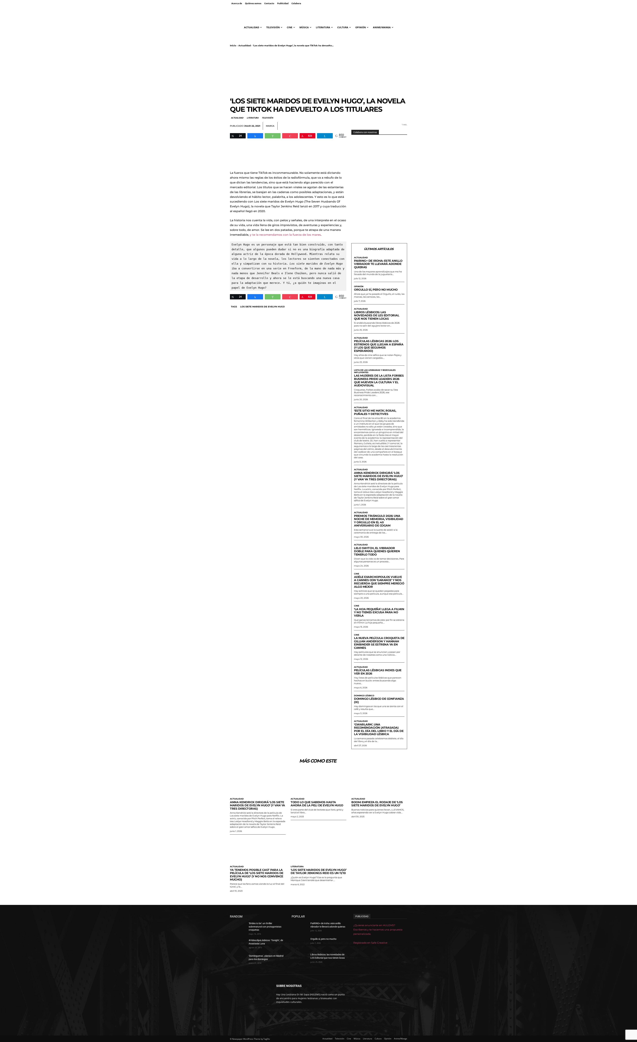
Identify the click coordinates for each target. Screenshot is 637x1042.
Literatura (252, 117)
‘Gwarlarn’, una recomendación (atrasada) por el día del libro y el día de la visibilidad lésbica (378, 729)
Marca (270, 125)
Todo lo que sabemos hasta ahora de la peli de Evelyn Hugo (317, 804)
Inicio (233, 45)
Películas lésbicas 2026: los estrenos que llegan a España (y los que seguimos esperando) (378, 346)
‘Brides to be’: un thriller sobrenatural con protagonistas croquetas (265, 926)
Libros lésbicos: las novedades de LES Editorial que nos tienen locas (376, 315)
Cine (356, 574)
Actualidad (244, 45)
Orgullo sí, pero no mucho (376, 289)
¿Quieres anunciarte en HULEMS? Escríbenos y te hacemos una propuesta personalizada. (377, 929)
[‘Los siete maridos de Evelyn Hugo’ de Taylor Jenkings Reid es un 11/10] (318, 849)
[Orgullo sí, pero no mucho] (300, 943)
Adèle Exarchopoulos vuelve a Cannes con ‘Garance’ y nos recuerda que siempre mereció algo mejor (379, 581)
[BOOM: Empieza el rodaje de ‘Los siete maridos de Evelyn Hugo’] (379, 781)
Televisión (267, 117)
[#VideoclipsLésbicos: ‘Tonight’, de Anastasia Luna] (238, 944)
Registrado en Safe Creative (370, 942)
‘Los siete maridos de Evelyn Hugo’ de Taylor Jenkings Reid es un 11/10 (318, 871)
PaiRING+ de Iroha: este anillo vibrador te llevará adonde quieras (378, 264)
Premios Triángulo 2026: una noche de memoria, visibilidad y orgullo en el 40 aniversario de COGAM (378, 520)
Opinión (358, 286)
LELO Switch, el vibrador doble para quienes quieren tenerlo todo (377, 551)
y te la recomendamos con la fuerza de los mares (285, 234)
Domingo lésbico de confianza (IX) (379, 700)
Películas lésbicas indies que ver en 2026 (377, 672)
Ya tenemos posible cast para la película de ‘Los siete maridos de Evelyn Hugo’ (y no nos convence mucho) (256, 874)
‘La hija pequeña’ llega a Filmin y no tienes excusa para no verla (379, 612)
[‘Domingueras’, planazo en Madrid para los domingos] (238, 960)
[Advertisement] (318, 72)
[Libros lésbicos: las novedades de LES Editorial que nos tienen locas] (300, 958)
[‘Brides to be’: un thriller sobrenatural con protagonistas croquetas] (238, 927)
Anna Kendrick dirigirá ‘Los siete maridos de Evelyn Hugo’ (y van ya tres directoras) (378, 476)
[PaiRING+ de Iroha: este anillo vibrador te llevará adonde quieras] (300, 927)
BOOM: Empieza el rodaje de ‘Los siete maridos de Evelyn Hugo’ (377, 804)
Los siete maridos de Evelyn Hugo (262, 306)
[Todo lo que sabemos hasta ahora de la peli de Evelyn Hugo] (318, 781)
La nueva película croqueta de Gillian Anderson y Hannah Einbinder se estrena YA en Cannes (379, 642)
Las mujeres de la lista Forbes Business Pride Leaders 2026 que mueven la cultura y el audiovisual (379, 380)
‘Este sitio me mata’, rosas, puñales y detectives (375, 412)
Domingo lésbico (364, 695)
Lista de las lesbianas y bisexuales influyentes (375, 371)
